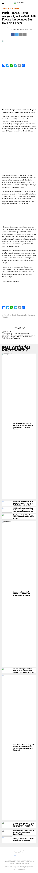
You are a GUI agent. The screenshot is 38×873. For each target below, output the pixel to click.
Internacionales (16, 860)
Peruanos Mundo (26, 860)
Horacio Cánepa (16, 315)
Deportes (12, 863)
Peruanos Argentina (10, 861)
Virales (32, 861)
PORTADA (5, 317)
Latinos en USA (21, 861)
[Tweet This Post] (17, 34)
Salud (27, 861)
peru (33, 315)
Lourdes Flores (26, 315)
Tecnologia (18, 863)
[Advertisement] (19, 88)
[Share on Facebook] (13, 34)
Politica (9, 860)
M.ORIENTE (25, 863)
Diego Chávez (16, 29)
